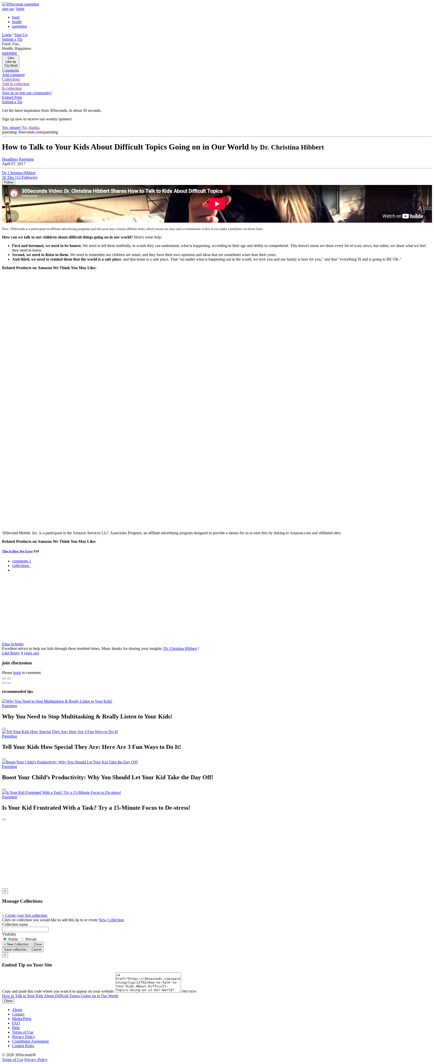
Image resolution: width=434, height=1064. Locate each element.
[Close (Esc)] (4, 678)
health (17, 22)
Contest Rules (23, 1046)
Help (16, 1028)
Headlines (10, 159)
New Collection (111, 920)
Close (38, 944)
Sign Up (21, 35)
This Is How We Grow (17, 551)
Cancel (36, 949)
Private (31, 939)
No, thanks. (31, 127)
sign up (8, 9)
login (20, 9)
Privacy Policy (23, 1037)
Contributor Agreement (30, 1041)
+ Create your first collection (24, 915)
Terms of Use (22, 1032)
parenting (19, 26)
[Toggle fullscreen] (9, 678)
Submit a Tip (12, 39)
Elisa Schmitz (13, 644)
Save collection (15, 949)
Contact (18, 1014)
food (15, 17)
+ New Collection (16, 944)
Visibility (9, 934)
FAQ (16, 1023)
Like (6, 653)
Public (13, 939)
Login (7, 35)
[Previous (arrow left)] (4, 683)
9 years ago (30, 653)
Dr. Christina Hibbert (180, 648)
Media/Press (21, 1019)
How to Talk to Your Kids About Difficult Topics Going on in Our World (60, 996)
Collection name (15, 924)
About (17, 1009)
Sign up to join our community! (27, 93)
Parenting (26, 159)
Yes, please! (11, 127)
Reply (15, 653)
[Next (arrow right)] (9, 683)
